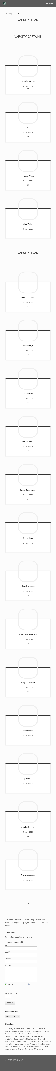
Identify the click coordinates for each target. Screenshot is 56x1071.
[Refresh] (28, 984)
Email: (7, 952)
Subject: (8, 958)
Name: (7, 945)
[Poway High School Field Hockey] (5, 3)
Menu (51, 3)
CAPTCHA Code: (11, 993)
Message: (9, 965)
